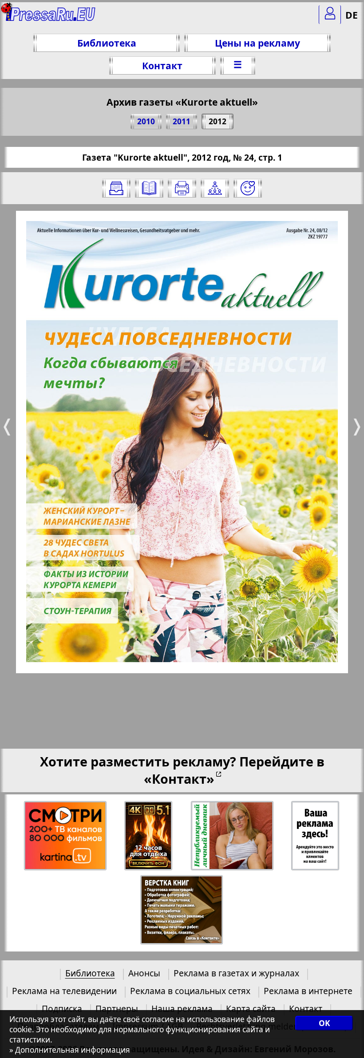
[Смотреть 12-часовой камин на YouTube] (149, 836)
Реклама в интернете (308, 991)
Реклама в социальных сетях (190, 991)
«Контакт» (179, 778)
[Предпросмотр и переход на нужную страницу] (149, 188)
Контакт (162, 65)
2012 (217, 121)
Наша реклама (182, 1009)
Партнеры (116, 1009)
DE (351, 14)
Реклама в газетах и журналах (236, 973)
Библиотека (106, 42)
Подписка (62, 1009)
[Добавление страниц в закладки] (247, 188)
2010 (146, 121)
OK (324, 1023)
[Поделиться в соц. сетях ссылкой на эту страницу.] (215, 188)
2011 (181, 121)
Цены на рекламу (257, 42)
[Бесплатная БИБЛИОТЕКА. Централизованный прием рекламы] (51, 18)
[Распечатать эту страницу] (182, 188)
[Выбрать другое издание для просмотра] (116, 188)
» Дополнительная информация (69, 1050)
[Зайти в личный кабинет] (330, 14)
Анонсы (144, 973)
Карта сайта (251, 1009)
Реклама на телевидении (64, 991)
